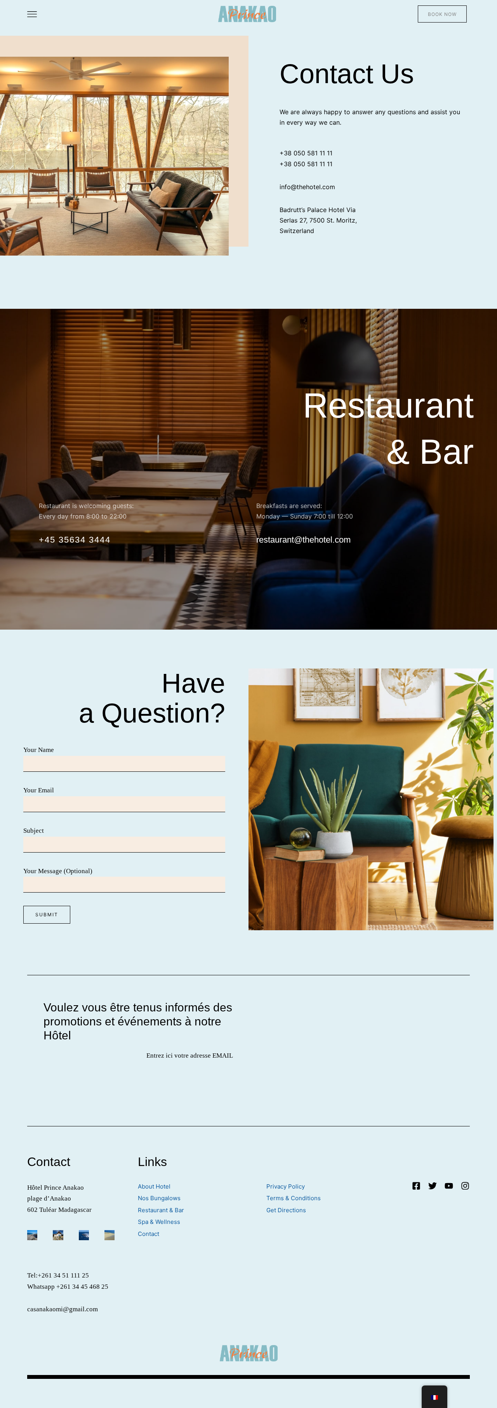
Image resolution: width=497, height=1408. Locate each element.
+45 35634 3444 (75, 540)
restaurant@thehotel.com (303, 540)
